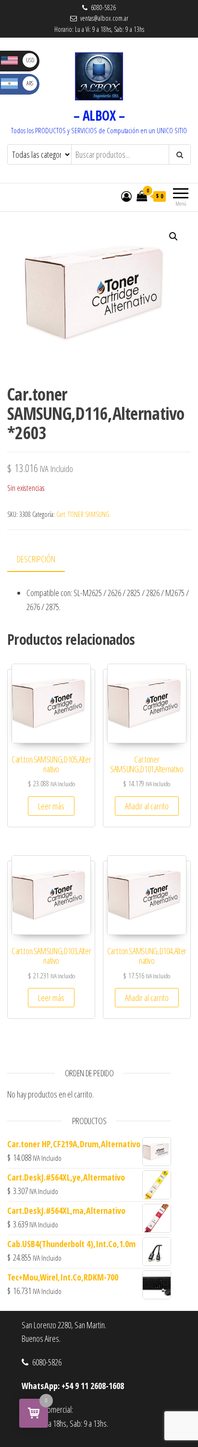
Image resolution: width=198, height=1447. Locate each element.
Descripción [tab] (36, 559)
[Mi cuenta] (126, 196)
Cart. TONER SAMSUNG (83, 514)
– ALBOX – (99, 115)
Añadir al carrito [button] (147, 806)
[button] (173, 236)
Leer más (51, 806)
